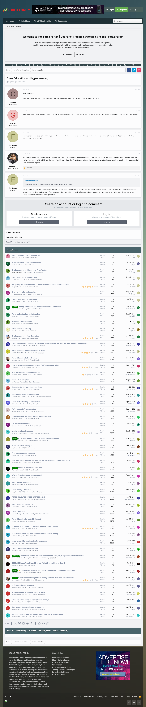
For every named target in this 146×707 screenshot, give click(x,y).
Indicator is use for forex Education (25, 394)
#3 (139, 132)
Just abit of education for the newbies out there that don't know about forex (41, 460)
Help (128, 697)
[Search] (140, 9)
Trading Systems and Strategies (40, 396)
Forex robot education (20, 380)
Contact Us (62, 21)
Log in (108, 222)
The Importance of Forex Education (25, 336)
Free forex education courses (23, 453)
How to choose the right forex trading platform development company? (46, 578)
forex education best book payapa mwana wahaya (31, 416)
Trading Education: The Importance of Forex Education (39, 307)
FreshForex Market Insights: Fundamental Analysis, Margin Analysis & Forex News (52, 556)
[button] (135, 9)
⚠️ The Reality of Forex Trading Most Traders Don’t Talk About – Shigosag (46, 570)
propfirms (15, 565)
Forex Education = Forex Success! (25, 548)
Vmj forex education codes (22, 431)
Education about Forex (21, 424)
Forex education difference (22, 504)
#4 (139, 154)
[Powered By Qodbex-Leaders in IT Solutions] (19, 701)
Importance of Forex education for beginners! (29, 541)
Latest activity (9, 26)
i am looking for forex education (24, 299)
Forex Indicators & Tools (61, 667)
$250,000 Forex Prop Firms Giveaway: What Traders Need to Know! (38, 563)
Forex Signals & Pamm (60, 672)
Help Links (25, 21)
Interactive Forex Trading (34, 492)
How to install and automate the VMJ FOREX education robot (35, 365)
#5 (139, 175)
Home (11, 21)
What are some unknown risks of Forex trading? (30, 600)
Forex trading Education (21, 490)
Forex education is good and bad (24, 277)
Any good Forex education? (22, 321)
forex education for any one (22, 446)
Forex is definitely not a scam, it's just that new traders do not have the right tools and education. (49, 343)
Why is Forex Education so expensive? (27, 475)
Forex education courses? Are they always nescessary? (39, 438)
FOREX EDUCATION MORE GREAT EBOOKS (28, 497)
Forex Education (32, 257)
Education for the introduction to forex (27, 387)
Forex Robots (57, 665)
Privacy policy (102, 697)
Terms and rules (89, 697)
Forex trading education (21, 482)
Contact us (77, 697)
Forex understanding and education (26, 314)
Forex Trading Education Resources (26, 255)
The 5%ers (31, 565)
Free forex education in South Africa (26, 372)
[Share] (135, 89)
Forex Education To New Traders (24, 358)
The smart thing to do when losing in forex (28, 592)
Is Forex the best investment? (23, 585)
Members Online (14, 232)
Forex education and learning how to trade (28, 351)
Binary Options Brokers (61, 660)
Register (18, 26)
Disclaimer (114, 697)
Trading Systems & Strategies (63, 670)
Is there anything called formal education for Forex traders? (35, 526)
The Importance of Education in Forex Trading (29, 270)
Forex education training (21, 329)
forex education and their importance (26, 263)
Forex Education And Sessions (30, 468)
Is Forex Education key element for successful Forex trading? (35, 534)
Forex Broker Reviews (60, 658)
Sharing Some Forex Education (24, 292)
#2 (139, 111)
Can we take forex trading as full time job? (28, 607)
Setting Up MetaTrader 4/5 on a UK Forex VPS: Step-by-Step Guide (37, 614)
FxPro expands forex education (24, 409)
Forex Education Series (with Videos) (26, 519)
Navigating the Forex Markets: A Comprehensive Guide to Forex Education (40, 285)
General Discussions (31, 323)
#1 (139, 90)
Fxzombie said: (30, 180)
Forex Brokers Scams (60, 662)
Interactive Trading (24, 662)
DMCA (122, 697)
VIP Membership (44, 21)
